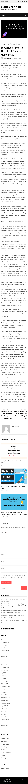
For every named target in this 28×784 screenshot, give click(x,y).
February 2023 (5, 667)
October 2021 (4, 684)
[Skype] (24, 1)
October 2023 (4, 656)
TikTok (14, 41)
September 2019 (5, 728)
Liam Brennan (11, 7)
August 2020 (4, 706)
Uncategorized (5, 758)
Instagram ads (5, 744)
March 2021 (4, 695)
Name (2, 554)
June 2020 (3, 708)
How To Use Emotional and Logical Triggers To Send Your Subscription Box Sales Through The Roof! (13, 606)
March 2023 (4, 664)
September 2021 (5, 686)
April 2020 (3, 714)
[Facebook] (19, 1)
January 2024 (4, 653)
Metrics (3, 750)
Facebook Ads (5, 738)
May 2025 (3, 640)
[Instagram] (21, 1)
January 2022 (4, 681)
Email (3, 561)
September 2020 (5, 703)
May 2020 (3, 711)
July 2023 (3, 659)
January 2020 (4, 722)
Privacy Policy (5, 768)
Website (3, 568)
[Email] (26, 1)
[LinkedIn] (22, 1)
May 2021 (3, 692)
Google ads (4, 741)
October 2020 (4, 700)
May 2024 (3, 648)
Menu (4, 15)
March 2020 (4, 717)
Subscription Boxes (6, 41)
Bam (10, 781)
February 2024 (5, 651)
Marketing (4, 747)
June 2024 (3, 645)
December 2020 (5, 697)
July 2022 (3, 673)
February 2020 (5, 720)
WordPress (3, 781)
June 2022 (3, 675)
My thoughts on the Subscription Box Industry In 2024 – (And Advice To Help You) (14, 513)
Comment (4, 532)
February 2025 (5, 642)
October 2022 (4, 670)
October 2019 (4, 725)
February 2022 (5, 678)
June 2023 (3, 662)
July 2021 (3, 689)
